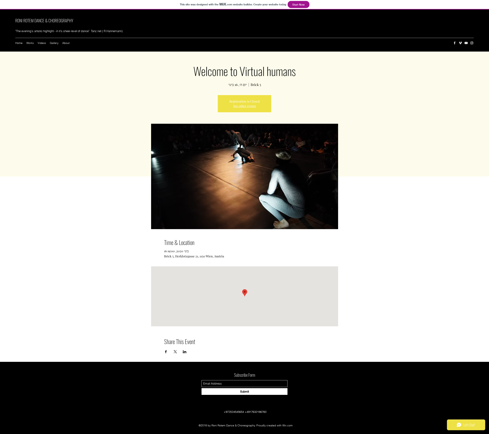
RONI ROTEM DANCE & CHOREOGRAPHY (44, 20)
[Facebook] (455, 43)
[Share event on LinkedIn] (184, 351)
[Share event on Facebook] (166, 351)
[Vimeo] (460, 43)
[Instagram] (472, 43)
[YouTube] (466, 43)
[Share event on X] (175, 351)
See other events (244, 106)
